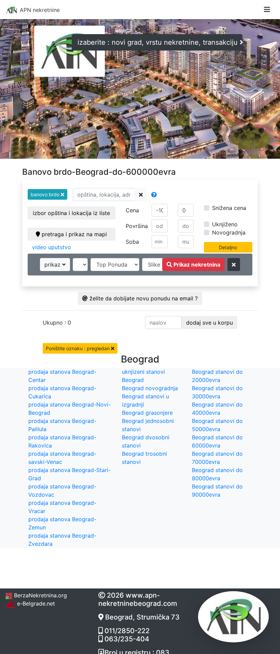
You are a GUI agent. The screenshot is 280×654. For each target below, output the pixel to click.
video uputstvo (51, 247)
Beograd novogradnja (150, 388)
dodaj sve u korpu (209, 322)
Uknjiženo (225, 224)
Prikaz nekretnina (196, 264)
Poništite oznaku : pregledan (78, 348)
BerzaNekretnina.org (39, 595)
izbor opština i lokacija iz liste (71, 213)
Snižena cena (229, 207)
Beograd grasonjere (147, 412)
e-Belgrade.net (35, 603)
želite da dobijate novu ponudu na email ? (143, 298)
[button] (47, 194)
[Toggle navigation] (267, 9)
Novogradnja (229, 232)
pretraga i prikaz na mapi (73, 234)
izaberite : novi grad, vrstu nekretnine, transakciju (159, 42)
